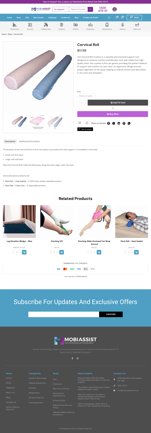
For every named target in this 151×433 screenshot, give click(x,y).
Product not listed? (90, 18)
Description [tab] (10, 141)
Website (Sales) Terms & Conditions (63, 413)
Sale (27, 18)
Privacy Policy (59, 400)
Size (79, 91)
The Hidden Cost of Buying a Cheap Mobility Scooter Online (94, 388)
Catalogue (52, 18)
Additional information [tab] (29, 141)
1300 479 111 (103, 2)
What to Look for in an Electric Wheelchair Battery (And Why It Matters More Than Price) (92, 396)
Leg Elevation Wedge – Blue (19, 241)
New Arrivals (39, 18)
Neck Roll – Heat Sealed (15, 181)
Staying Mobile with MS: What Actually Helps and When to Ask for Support (93, 380)
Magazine (10, 388)
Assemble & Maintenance (59, 394)
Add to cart (119, 102)
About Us (10, 392)
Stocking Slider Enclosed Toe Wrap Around (94, 242)
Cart (55, 379)
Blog (76, 18)
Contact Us (65, 18)
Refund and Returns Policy (62, 406)
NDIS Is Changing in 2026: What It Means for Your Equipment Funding (94, 405)
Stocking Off (57, 241)
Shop (19, 18)
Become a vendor (61, 389)
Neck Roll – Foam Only (15, 185)
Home (9, 18)
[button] (103, 9)
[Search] (90, 9)
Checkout (57, 384)
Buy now (114, 114)
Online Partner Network (13, 408)
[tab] (10, 141)
